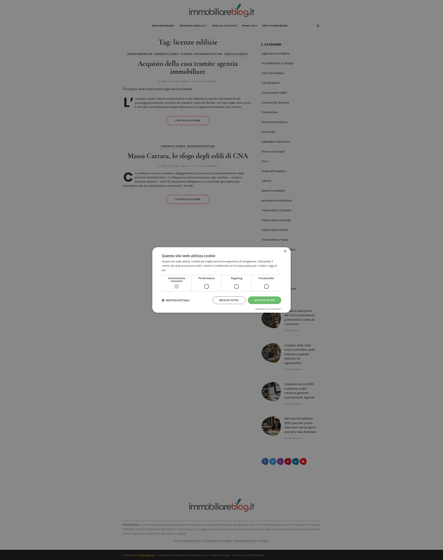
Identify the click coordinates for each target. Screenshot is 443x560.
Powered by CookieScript (268, 309)
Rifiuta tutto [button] (229, 300)
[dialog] (221, 280)
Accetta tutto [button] (264, 300)
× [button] (285, 251)
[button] (176, 300)
